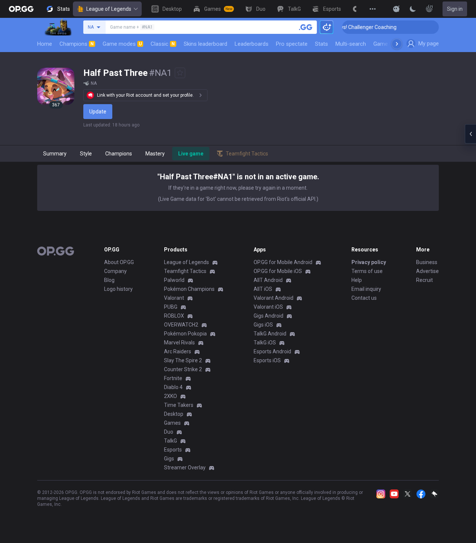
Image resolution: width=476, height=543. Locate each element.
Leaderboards (251, 44)
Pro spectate (292, 44)
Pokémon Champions (189, 289)
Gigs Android (268, 316)
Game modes (122, 44)
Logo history (118, 289)
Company (115, 271)
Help (356, 280)
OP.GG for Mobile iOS (278, 271)
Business (426, 262)
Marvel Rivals (179, 343)
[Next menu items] (397, 44)
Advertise (427, 271)
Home (44, 44)
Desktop (173, 414)
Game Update (389, 44)
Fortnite (173, 378)
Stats (321, 44)
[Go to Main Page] (21, 9)
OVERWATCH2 (181, 325)
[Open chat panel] (470, 134)
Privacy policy (368, 262)
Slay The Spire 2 (183, 360)
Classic (163, 44)
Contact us (364, 298)
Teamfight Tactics (185, 271)
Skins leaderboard (205, 44)
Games (172, 423)
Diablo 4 (173, 387)
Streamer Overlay (185, 467)
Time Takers (178, 405)
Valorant (174, 298)
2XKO (170, 396)
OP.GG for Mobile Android (283, 262)
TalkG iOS (265, 343)
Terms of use (367, 271)
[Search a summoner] (306, 27)
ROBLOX (174, 316)
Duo (168, 432)
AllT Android (268, 280)
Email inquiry (366, 289)
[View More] (372, 8)
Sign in (455, 9)
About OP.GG (119, 262)
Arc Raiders (177, 351)
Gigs (169, 459)
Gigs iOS (263, 325)
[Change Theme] (412, 8)
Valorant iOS (268, 307)
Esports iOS (267, 360)
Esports (173, 450)
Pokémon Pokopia (185, 334)
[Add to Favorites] (180, 73)
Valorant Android (273, 298)
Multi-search (350, 44)
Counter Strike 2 (183, 369)
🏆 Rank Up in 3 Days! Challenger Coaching (342, 27)
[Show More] (396, 8)
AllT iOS (263, 289)
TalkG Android (270, 334)
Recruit (424, 280)
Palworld (174, 280)
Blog (109, 280)
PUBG (170, 307)
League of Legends (108, 9)
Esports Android (272, 351)
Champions (77, 44)
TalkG (170, 441)
